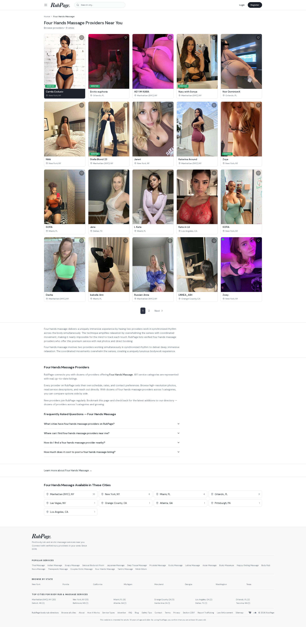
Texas (248, 584)
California (97, 584)
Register (255, 5)
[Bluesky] (250, 612)
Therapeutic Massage (58, 569)
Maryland (158, 584)
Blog (137, 612)
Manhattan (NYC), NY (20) (44, 599)
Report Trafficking (206, 612)
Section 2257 (189, 612)
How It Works (93, 612)
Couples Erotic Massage (81, 569)
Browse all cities (68, 612)
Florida (66, 584)
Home (47, 16)
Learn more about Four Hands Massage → (68, 470)
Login (242, 5)
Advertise (121, 612)
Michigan (128, 584)
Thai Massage (38, 565)
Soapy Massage (72, 565)
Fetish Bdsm (141, 569)
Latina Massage (192, 565)
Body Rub (265, 565)
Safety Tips (147, 612)
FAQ (130, 612)
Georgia (188, 584)
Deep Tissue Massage (137, 565)
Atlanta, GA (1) (120, 603)
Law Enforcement (225, 612)
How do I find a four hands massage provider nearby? (74, 442)
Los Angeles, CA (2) (203, 599)
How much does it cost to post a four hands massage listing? (79, 452)
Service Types (108, 612)
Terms (168, 612)
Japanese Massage (115, 565)
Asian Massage (209, 565)
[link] (64, 95)
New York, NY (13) (81, 599)
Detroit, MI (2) (38, 603)
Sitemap (239, 612)
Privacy (176, 612)
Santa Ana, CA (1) (162, 603)
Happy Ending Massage (248, 565)
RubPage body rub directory (45, 612)
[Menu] (46, 5)
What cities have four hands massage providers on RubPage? (79, 423)
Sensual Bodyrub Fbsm (93, 565)
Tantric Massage (125, 569)
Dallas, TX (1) (201, 603)
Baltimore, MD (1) (80, 603)
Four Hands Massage (121, 374)
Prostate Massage (157, 565)
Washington (221, 584)
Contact (158, 612)
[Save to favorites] (81, 37)
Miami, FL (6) (120, 599)
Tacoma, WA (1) (243, 603)
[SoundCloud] (254, 612)
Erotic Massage (175, 565)
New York (36, 584)
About (81, 612)
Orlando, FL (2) (243, 599)
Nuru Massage (38, 569)
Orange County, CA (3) (164, 599)
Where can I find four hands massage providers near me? (76, 433)
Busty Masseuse (226, 565)
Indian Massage (54, 565)
